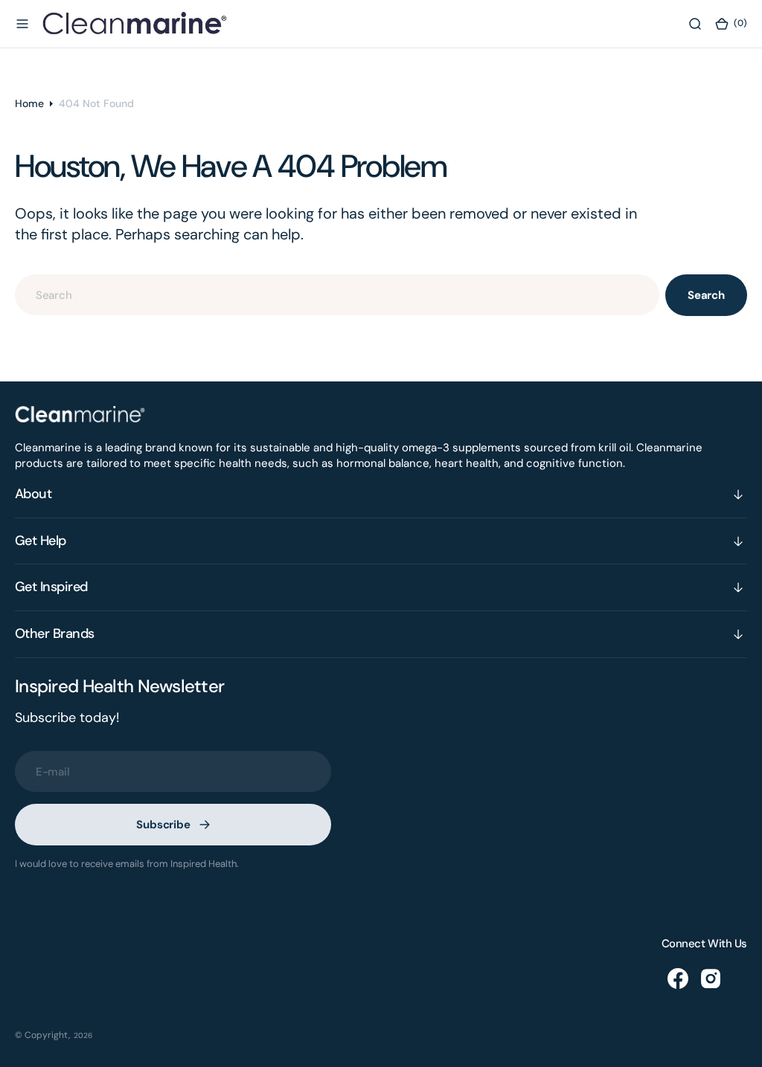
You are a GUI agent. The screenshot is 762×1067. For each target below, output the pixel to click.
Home (29, 103)
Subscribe (163, 824)
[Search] (695, 23)
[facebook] (678, 978)
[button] (22, 23)
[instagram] (710, 978)
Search (706, 295)
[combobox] (337, 294)
